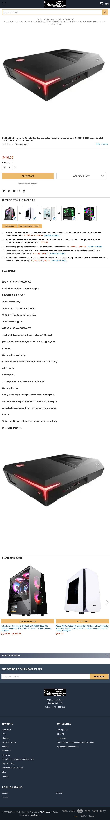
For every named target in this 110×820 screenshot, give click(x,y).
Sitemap (5, 776)
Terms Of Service (9, 742)
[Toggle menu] (4, 4)
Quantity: (7, 162)
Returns (5, 746)
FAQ (4, 734)
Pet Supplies (62, 730)
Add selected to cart (29, 226)
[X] (19, 191)
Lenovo (5, 797)
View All (59, 793)
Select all (9, 226)
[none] (55, 81)
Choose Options (51, 235)
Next (107, 602)
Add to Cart (82, 621)
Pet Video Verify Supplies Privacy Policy (18, 759)
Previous (3, 602)
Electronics (61, 738)
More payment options (27, 184)
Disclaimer (6, 730)
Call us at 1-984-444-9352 (55, 707)
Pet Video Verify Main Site (12, 768)
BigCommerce (46, 812)
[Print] (14, 191)
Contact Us (6, 751)
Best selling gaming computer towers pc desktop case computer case (37, 247)
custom (5, 793)
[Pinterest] (24, 191)
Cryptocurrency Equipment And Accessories (75, 742)
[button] (81, 176)
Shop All (60, 734)
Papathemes (35, 815)
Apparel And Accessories (67, 746)
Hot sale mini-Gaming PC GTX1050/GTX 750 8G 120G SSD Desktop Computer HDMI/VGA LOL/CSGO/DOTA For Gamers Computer (26, 628)
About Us (6, 755)
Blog (4, 772)
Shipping (6, 738)
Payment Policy (8, 763)
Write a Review (102, 144)
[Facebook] (4, 191)
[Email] (9, 191)
